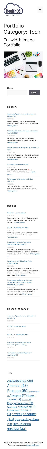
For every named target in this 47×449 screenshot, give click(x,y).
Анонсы (17, 385)
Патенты (26, 400)
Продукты (12, 407)
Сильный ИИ (26, 406)
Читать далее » (12, 126)
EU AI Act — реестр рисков (16, 213)
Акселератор (20, 380)
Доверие (18, 395)
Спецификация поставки (19, 410)
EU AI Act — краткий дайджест (17, 227)
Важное (18, 391)
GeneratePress (32, 445)
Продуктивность (20, 403)
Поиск (10, 88)
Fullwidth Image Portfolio (19, 42)
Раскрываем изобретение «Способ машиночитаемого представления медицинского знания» (19, 282)
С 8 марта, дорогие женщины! (17, 164)
